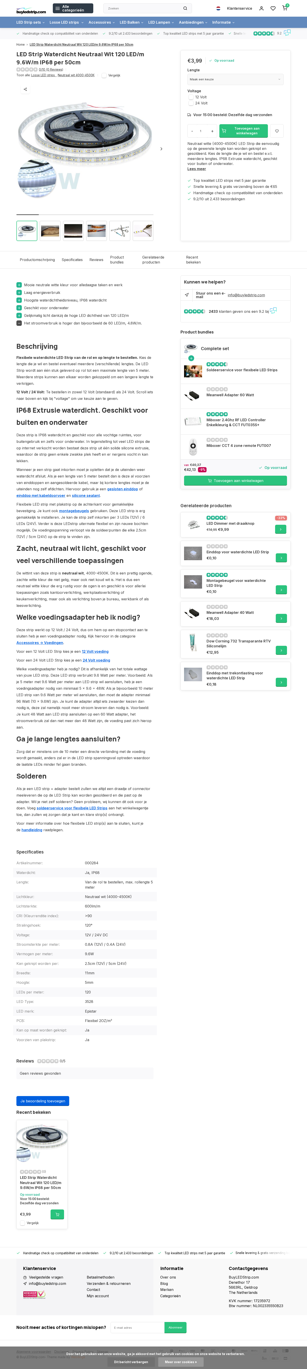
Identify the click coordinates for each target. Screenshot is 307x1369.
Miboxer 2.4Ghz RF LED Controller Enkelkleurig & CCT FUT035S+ (236, 422)
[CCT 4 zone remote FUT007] (193, 447)
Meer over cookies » (181, 1362)
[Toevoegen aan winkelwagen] (57, 1214)
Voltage (194, 91)
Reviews (96, 259)
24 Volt (201, 103)
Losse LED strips (65, 22)
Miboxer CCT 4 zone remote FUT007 (239, 445)
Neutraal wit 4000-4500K (76, 75)
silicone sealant (86, 495)
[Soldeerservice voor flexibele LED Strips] (193, 371)
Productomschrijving (37, 259)
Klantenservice (239, 8)
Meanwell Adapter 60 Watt (230, 395)
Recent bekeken (193, 259)
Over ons (168, 1277)
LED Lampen (159, 22)
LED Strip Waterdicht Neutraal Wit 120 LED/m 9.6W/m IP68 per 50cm (81, 44)
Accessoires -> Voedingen (39, 642)
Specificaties (72, 259)
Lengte (193, 70)
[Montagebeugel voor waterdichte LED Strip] (193, 582)
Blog (164, 1283)
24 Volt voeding (96, 660)
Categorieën (170, 1296)
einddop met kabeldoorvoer (40, 495)
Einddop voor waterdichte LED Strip (238, 552)
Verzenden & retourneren (109, 1283)
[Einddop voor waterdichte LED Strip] (193, 553)
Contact (93, 1289)
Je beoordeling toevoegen (42, 1101)
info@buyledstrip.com (246, 295)
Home (20, 44)
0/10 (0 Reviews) (51, 69)
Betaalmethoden (100, 1277)
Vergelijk (114, 75)
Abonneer (175, 1327)
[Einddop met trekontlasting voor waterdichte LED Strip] (193, 674)
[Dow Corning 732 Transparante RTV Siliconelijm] (193, 642)
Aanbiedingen (191, 22)
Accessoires (100, 22)
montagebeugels (74, 511)
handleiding (32, 830)
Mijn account (98, 1296)
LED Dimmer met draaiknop (230, 523)
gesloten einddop (122, 489)
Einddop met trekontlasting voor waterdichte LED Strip (235, 675)
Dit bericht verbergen (131, 1362)
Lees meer (196, 169)
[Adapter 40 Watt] (193, 614)
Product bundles (117, 259)
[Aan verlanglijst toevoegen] (60, 1126)
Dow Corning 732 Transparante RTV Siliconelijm (239, 643)
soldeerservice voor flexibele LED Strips (72, 808)
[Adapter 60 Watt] (193, 396)
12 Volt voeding (95, 651)
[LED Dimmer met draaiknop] (193, 525)
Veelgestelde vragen (46, 1277)
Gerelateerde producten (153, 259)
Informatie (221, 22)
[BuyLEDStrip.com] (31, 8)
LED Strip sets (28, 22)
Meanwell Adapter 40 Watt (230, 612)
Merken (167, 1289)
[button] (161, 148)
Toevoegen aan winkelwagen (238, 480)
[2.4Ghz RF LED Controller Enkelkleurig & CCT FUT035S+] (193, 421)
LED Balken (130, 22)
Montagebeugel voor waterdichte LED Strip (236, 583)
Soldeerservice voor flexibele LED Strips (242, 370)
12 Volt (201, 97)
